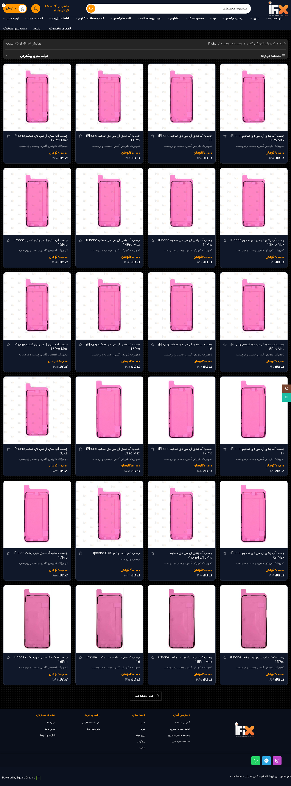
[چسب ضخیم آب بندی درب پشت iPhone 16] (109, 619)
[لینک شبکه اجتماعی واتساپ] (286, 397)
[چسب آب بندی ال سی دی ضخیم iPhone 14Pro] (181, 201)
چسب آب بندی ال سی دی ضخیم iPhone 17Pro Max (113, 451)
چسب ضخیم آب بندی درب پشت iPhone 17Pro (41, 555)
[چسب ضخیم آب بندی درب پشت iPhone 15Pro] (254, 619)
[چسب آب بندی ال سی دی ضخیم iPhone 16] (181, 306)
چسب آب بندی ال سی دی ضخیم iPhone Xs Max (257, 555)
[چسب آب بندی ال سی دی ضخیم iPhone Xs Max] (254, 514)
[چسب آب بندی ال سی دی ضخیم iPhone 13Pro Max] (254, 201)
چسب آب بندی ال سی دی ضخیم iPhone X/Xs (41, 451)
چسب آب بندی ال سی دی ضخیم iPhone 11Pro (113, 138)
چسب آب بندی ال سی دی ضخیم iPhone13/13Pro (191, 555)
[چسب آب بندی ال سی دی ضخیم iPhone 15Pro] (37, 201)
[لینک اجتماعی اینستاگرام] (286, 389)
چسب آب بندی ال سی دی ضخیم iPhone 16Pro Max (41, 347)
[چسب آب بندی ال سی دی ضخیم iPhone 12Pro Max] (37, 97)
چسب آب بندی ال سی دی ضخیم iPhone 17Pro (185, 451)
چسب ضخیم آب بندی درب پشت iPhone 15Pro (257, 660)
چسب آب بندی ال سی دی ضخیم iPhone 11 (185, 138)
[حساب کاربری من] (35, 8)
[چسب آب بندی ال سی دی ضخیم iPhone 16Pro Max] (37, 306)
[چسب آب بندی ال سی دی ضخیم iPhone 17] (254, 410)
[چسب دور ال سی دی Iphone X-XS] (109, 514)
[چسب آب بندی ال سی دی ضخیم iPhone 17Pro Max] (109, 410)
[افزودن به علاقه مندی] (225, 68)
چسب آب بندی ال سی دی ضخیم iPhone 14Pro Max (113, 242)
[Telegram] (266, 760)
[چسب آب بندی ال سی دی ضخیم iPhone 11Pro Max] (254, 97)
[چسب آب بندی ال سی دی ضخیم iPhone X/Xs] (37, 410)
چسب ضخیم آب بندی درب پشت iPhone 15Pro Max (185, 660)
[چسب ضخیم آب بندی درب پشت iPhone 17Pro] (37, 514)
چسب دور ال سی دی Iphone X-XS (116, 553)
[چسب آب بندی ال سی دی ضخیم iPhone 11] (181, 97)
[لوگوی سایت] (278, 8)
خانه (283, 43)
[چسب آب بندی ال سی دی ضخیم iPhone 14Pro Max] (109, 201)
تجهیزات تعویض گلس (261, 43)
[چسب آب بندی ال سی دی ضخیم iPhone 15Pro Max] (254, 306)
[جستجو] (91, 9)
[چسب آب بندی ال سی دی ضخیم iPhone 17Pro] (181, 410)
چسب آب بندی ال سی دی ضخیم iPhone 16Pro (113, 347)
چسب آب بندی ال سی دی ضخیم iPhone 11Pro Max (257, 138)
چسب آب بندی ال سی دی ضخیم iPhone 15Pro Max (257, 347)
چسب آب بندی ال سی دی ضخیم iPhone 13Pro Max (257, 242)
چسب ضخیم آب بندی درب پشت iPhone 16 (113, 660)
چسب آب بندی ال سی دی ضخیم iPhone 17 (257, 451)
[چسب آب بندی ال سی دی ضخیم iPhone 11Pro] (109, 97)
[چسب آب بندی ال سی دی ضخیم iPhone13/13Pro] (181, 514)
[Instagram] (277, 760)
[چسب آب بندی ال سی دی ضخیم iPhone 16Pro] (109, 306)
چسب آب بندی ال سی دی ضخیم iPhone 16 (185, 347)
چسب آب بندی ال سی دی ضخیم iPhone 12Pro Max (41, 138)
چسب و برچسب (231, 43)
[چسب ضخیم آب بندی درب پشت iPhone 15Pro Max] (181, 619)
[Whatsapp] (255, 760)
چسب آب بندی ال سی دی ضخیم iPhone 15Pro (41, 242)
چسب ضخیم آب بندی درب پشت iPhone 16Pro (41, 660)
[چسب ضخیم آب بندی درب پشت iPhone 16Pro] (37, 619)
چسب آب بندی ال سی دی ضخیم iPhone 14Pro (185, 242)
